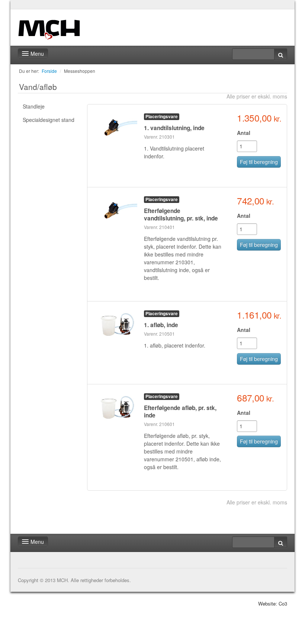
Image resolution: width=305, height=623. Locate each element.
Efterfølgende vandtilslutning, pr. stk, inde (181, 214)
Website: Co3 (272, 603)
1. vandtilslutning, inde (174, 128)
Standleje (34, 106)
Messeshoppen (79, 71)
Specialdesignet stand (48, 119)
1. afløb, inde (161, 325)
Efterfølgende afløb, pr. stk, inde (180, 411)
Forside (49, 71)
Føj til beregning (259, 161)
